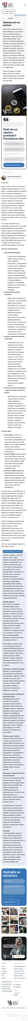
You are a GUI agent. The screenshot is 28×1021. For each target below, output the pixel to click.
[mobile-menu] (23, 5)
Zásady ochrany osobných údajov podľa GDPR (14, 1011)
